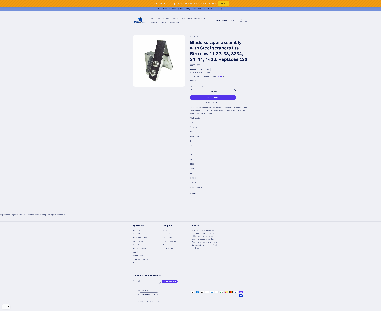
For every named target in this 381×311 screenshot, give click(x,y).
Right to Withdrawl (139, 248)
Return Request (168, 248)
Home (165, 230)
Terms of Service (139, 263)
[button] (179, 18)
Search (135, 252)
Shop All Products (169, 234)
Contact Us (137, 234)
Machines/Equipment (170, 245)
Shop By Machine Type (170, 241)
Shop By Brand (168, 237)
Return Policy (137, 245)
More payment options (213, 102)
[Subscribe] (158, 281)
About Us (136, 230)
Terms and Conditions (141, 259)
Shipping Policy (138, 255)
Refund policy (138, 241)
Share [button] (194, 193)
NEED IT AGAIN (148, 301)
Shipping (193, 72)
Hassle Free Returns (140, 237)
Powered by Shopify (159, 301)
